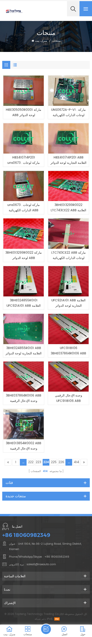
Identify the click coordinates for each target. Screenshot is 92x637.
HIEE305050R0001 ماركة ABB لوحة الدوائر (23, 112)
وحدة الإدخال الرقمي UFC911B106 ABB (68, 398)
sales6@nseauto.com (41, 564)
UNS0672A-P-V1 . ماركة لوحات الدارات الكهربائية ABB (68, 112)
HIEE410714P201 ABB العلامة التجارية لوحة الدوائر (68, 160)
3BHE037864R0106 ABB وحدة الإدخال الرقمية (23, 398)
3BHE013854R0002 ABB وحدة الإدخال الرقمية (23, 446)
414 (76, 462)
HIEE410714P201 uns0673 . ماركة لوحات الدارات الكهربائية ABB (23, 160)
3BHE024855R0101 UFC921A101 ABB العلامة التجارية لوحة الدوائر (23, 303)
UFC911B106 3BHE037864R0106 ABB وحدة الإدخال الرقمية (68, 350)
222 (30, 462)
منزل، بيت (41, 41)
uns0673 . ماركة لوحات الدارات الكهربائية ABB (23, 207)
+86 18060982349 (26, 535)
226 (61, 462)
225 (53, 462)
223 (38, 462)
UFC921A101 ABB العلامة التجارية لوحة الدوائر (68, 303)
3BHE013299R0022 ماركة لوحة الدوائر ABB (23, 255)
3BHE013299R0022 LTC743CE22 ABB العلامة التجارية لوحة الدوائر (68, 207)
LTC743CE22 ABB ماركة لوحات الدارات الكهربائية (68, 255)
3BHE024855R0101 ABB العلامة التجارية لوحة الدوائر (24, 350)
